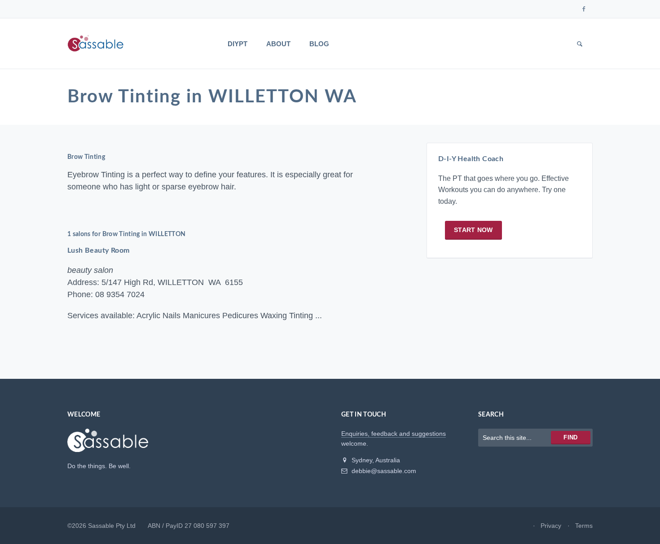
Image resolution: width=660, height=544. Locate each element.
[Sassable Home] (107, 444)
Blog (319, 44)
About (278, 44)
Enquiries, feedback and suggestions (393, 433)
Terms (584, 525)
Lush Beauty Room (98, 250)
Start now (473, 229)
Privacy (551, 525)
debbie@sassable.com (383, 470)
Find (570, 437)
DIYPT (237, 44)
